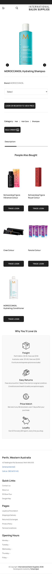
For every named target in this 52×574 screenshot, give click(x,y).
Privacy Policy (7, 524)
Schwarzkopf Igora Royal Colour (36, 196)
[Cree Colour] (13, 232)
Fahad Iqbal (34, 569)
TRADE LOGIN (13, 208)
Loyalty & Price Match (10, 511)
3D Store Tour (7, 494)
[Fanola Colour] (38, 232)
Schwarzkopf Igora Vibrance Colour (11, 196)
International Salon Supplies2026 (30, 567)
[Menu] (3, 8)
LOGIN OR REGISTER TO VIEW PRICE (19, 106)
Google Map (6, 498)
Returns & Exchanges (10, 519)
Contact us (6, 485)
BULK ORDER (10, 130)
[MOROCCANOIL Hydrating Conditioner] (13, 287)
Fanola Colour (34, 250)
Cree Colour (8, 250)
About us (5, 490)
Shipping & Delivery (9, 515)
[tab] (10, 142)
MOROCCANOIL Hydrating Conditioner (13, 306)
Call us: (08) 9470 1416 (10, 471)
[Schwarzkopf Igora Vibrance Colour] (13, 176)
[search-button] (17, 8)
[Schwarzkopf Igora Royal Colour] (38, 176)
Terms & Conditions (9, 528)
